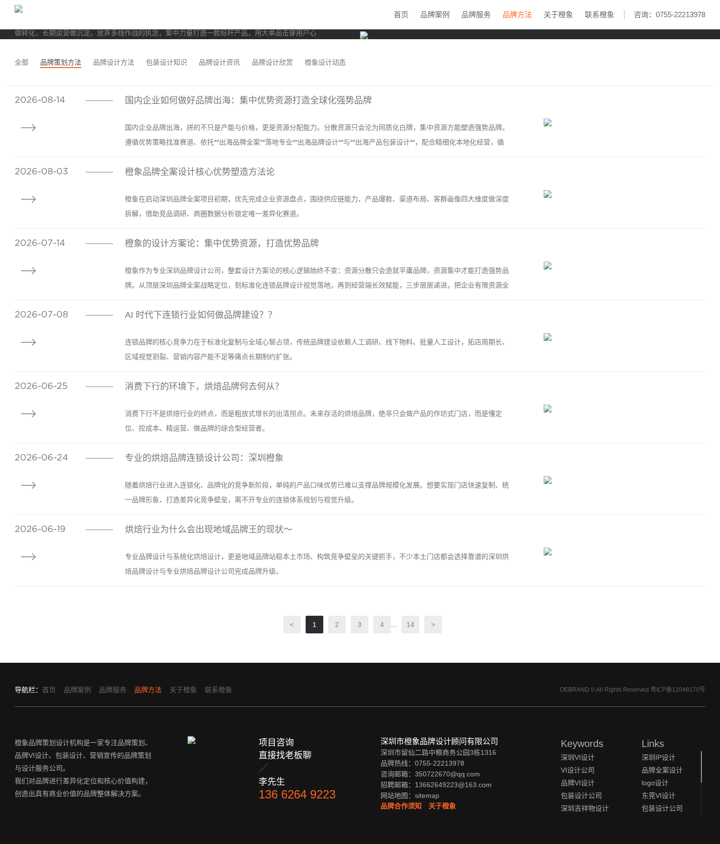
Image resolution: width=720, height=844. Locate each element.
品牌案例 (435, 14)
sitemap (427, 795)
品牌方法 (517, 14)
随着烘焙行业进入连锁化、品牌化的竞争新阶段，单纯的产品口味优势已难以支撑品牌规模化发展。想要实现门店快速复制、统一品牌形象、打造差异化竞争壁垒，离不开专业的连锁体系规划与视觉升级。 (317, 492)
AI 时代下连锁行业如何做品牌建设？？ (201, 315)
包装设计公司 (662, 808)
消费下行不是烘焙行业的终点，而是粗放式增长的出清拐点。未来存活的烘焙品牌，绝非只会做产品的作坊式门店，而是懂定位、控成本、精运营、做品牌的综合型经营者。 (313, 421)
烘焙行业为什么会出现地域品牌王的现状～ (208, 529)
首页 (401, 14)
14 (410, 624)
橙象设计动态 (325, 62)
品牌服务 (476, 14)
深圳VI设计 (578, 757)
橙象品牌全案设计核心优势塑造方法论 (200, 172)
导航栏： (28, 690)
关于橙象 (558, 14)
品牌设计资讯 (219, 62)
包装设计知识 (166, 62)
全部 (21, 62)
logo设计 (655, 783)
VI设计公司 (578, 770)
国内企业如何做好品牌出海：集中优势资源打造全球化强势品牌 (248, 100)
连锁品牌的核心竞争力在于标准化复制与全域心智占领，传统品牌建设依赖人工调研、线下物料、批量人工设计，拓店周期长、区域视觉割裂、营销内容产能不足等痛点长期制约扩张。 (317, 349)
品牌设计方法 (113, 62)
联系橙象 (599, 14)
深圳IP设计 (658, 757)
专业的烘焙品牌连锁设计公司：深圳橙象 (204, 458)
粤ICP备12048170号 (677, 689)
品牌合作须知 (401, 806)
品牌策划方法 (60, 62)
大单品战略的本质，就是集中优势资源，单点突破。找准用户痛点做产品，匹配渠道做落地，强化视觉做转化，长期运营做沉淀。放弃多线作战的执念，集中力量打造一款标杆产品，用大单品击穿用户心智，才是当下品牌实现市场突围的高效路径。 (169, 32)
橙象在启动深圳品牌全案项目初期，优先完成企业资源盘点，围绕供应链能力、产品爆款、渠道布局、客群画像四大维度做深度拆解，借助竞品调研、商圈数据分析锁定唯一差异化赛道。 (317, 206)
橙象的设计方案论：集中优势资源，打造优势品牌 (222, 243)
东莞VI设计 (658, 795)
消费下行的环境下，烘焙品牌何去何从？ (204, 386)
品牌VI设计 (578, 783)
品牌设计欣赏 (272, 62)
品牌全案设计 (662, 770)
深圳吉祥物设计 (585, 808)
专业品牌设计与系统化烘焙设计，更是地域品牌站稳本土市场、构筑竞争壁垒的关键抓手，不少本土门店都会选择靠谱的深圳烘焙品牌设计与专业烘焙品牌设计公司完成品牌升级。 (317, 564)
